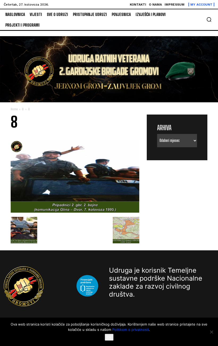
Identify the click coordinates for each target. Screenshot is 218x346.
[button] (209, 19)
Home (14, 109)
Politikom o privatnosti (130, 329)
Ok (109, 337)
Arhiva (164, 127)
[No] (211, 332)
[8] (75, 211)
